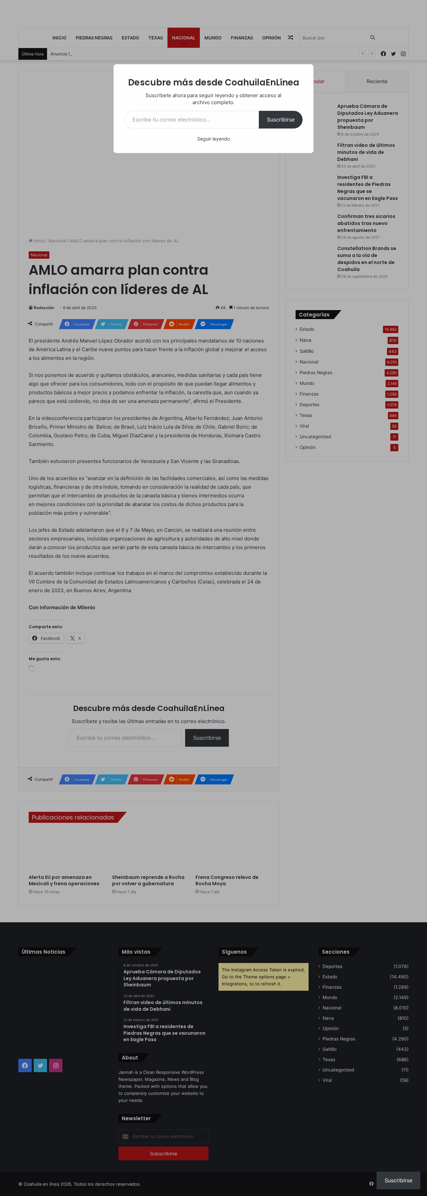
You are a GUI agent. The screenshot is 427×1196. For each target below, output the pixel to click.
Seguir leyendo (213, 139)
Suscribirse (281, 119)
